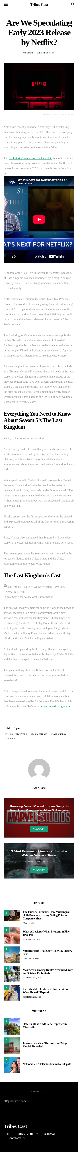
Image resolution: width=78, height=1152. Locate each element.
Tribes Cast (39, 4)
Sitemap (49, 1134)
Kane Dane (28, 53)
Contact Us (17, 1138)
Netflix (11, 738)
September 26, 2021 (46, 820)
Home (7, 1134)
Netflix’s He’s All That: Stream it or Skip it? (47, 1064)
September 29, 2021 (46, 862)
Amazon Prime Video (16, 734)
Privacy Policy (28, 1134)
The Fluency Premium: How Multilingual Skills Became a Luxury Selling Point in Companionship (46, 915)
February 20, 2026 (31, 939)
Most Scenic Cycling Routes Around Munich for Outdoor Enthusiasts (48, 971)
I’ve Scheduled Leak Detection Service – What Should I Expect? (45, 991)
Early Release (39, 734)
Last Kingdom (59, 734)
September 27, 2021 (46, 53)
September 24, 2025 (32, 978)
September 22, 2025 (32, 997)
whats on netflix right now (55, 706)
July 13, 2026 (28, 923)
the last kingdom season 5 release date (30, 158)
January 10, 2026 (31, 959)
